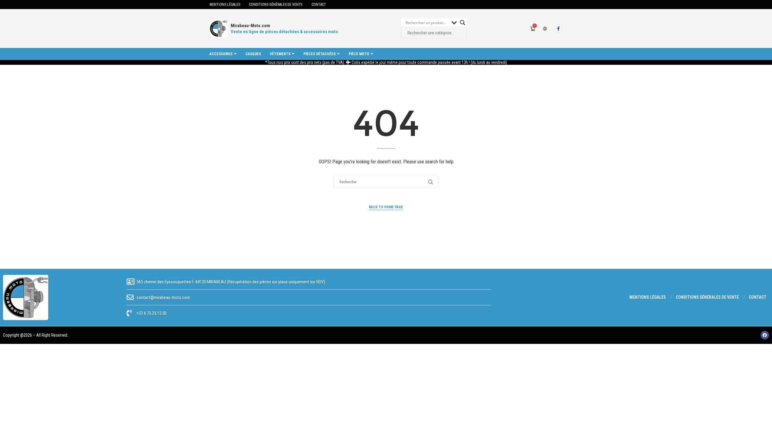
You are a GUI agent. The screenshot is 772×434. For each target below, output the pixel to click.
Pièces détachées (319, 54)
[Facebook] (558, 28)
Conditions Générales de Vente (275, 4)
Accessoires (221, 54)
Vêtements (280, 54)
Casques (253, 54)
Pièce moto (359, 54)
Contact (319, 4)
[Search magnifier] (462, 22)
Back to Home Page (386, 207)
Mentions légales (225, 4)
